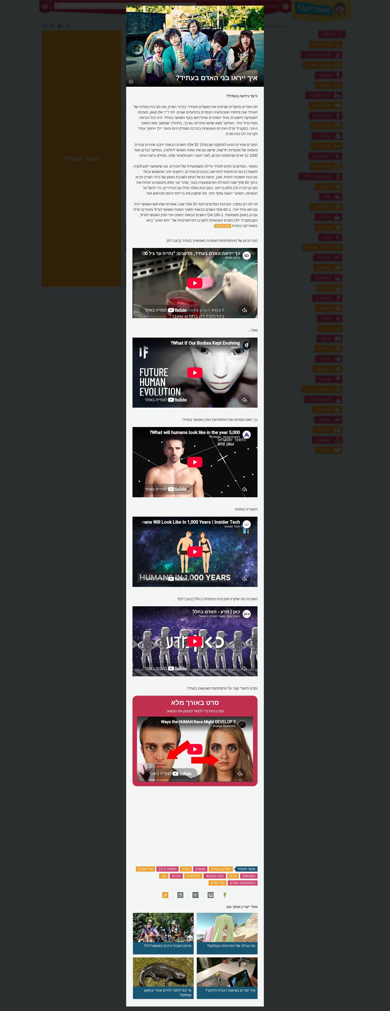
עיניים (176, 876)
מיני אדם (217, 883)
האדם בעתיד (221, 869)
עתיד (186, 869)
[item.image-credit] (131, 81)
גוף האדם (145, 869)
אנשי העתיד (246, 869)
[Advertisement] (322, 73)
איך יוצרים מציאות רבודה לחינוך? (230, 990)
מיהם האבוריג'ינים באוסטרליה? (167, 946)
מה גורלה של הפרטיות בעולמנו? (231, 946)
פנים (233, 876)
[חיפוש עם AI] (257, 12)
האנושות (248, 876)
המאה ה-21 (167, 869)
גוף (163, 876)
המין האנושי (215, 876)
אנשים (200, 869)
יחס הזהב (223, 226)
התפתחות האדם (242, 883)
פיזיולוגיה (193, 876)
